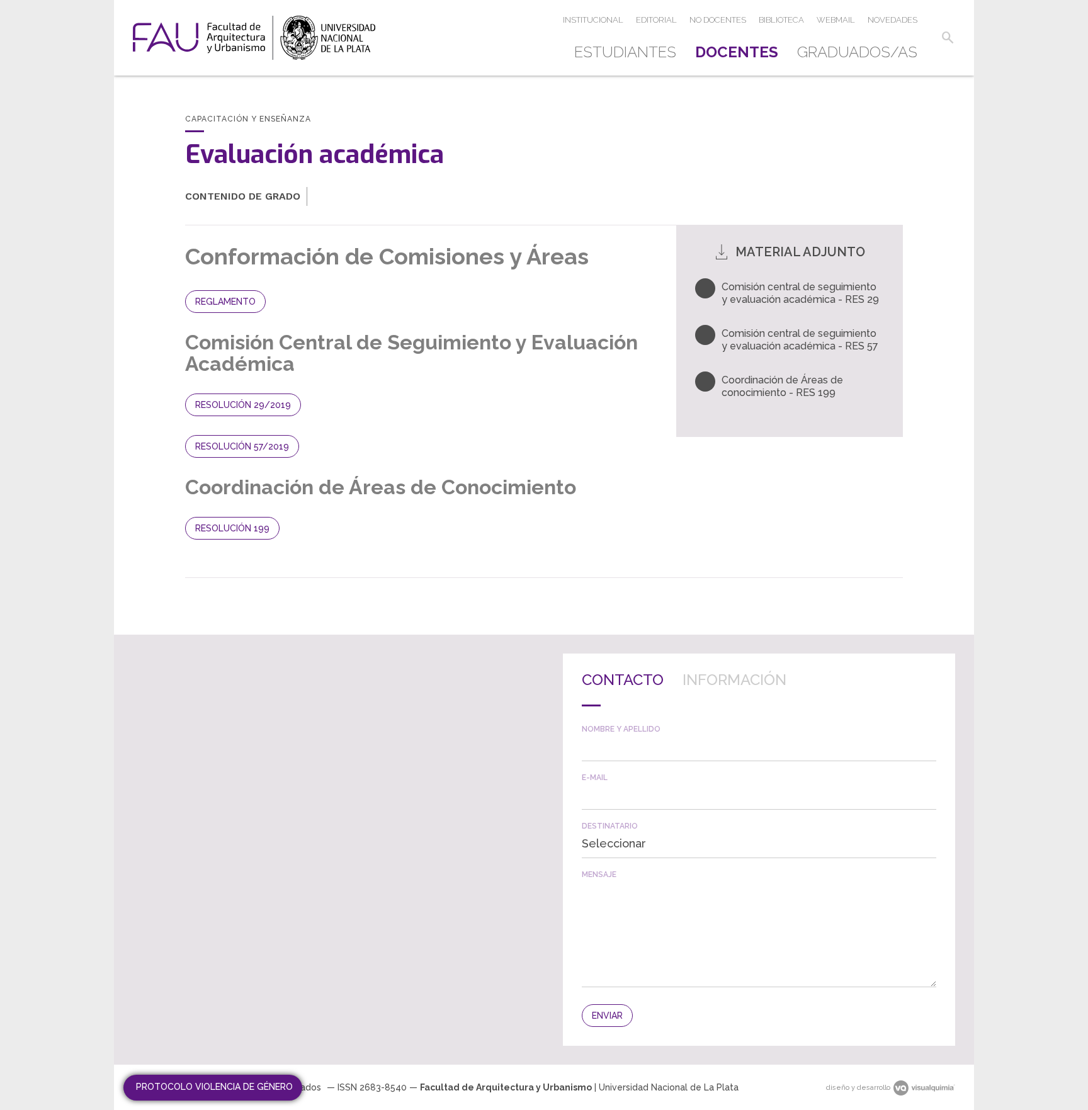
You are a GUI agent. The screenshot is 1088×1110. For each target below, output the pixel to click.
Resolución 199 (232, 528)
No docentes (717, 20)
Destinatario (610, 826)
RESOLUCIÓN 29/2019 (243, 405)
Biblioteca (781, 20)
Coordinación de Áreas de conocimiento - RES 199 (782, 386)
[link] (254, 38)
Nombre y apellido (621, 729)
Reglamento (225, 302)
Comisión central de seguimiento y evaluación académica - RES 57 (800, 339)
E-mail (595, 777)
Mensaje (599, 874)
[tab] (623, 689)
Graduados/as (857, 52)
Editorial (656, 20)
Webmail (836, 20)
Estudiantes (625, 52)
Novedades (892, 20)
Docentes (736, 52)
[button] (947, 38)
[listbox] (759, 844)
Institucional (593, 20)
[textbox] (759, 747)
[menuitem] (630, 52)
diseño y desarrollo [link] (858, 1088)
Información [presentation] (734, 680)
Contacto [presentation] (623, 680)
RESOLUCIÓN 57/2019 (242, 446)
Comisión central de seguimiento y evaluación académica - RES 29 (800, 293)
